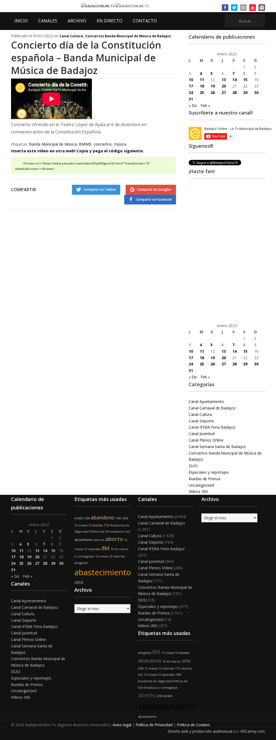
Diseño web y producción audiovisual (200, 731)
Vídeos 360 (198, 491)
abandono (102, 517)
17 (191, 86)
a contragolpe (84, 556)
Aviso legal (122, 724)
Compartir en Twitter (100, 189)
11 (202, 79)
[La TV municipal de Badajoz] (98, 6)
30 (256, 92)
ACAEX (78, 518)
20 (224, 86)
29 (245, 92)
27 (224, 92)
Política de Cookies (193, 724)
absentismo (83, 539)
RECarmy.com (252, 731)
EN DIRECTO (109, 21)
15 (245, 79)
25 (202, 92)
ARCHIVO (77, 21)
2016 (78, 582)
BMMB (85, 144)
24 (191, 92)
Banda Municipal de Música (53, 144)
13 (224, 79)
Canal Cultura (71, 36)
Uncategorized (201, 485)
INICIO (21, 21)
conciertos (103, 144)
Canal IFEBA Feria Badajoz (212, 427)
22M (125, 518)
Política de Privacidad (154, 724)
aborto (114, 539)
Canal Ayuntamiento (206, 401)
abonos (99, 540)
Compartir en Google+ (154, 189)
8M (105, 548)
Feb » (205, 105)
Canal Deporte (201, 420)
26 (213, 92)
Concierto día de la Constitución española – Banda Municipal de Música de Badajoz (86, 57)
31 (191, 99)
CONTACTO (145, 21)
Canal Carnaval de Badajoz (212, 408)
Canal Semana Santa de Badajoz (217, 446)
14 (234, 79)
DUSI (193, 465)
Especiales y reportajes (209, 472)
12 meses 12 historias (110, 556)
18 (202, 86)
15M (118, 518)
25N (87, 518)
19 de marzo (120, 549)
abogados (81, 563)
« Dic (193, 105)
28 (234, 92)
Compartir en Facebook (154, 199)
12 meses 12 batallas (88, 525)
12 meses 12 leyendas (159, 675)
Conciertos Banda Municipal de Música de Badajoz (128, 36)
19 (213, 86)
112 (106, 525)
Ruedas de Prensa (204, 478)
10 (191, 79)
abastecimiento (102, 572)
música (120, 144)
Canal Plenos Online (206, 440)
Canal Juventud (202, 433)
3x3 (127, 531)
